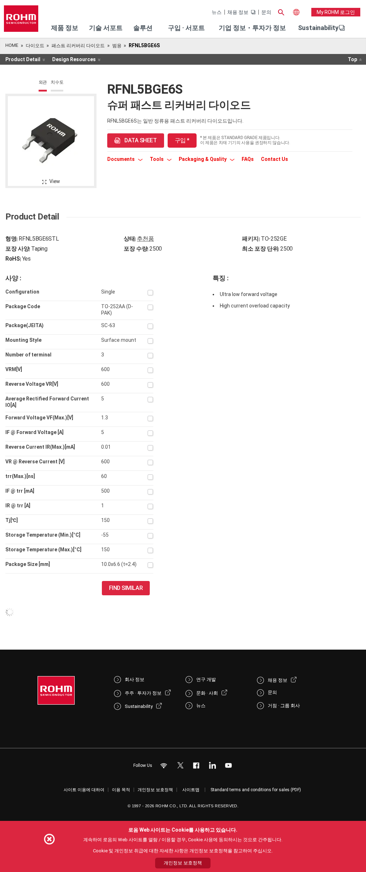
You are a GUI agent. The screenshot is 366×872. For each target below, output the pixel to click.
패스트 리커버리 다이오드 (78, 45)
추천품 (145, 238)
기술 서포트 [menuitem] (106, 27)
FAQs (248, 159)
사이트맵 (190, 789)
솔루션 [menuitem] (143, 27)
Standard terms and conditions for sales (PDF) (256, 789)
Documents (121, 159)
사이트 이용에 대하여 (84, 789)
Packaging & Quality (203, 159)
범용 (117, 45)
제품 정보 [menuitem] (64, 27)
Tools (157, 159)
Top (352, 59)
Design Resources (74, 59)
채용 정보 (237, 12)
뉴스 (217, 12)
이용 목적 (121, 789)
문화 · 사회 (207, 693)
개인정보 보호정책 (155, 789)
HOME (11, 45)
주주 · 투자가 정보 (143, 693)
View (54, 181)
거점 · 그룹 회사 (284, 705)
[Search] (281, 11)
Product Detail (22, 59)
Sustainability (318, 27)
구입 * (182, 140)
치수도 (57, 82)
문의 (266, 12)
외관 (43, 82)
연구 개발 (206, 679)
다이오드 (35, 45)
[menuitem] (318, 28)
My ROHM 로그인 (336, 12)
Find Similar (126, 588)
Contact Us (274, 159)
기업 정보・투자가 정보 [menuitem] (252, 27)
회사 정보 (134, 679)
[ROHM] (21, 20)
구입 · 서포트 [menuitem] (186, 27)
